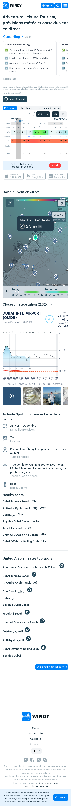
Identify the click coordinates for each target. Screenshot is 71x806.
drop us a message (48, 783)
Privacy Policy (29, 787)
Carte (35, 728)
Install (55, 165)
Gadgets (35, 739)
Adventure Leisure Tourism (35, 220)
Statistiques (26, 108)
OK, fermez (60, 797)
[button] (56, 319)
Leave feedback (17, 99)
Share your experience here (52, 667)
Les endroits (35, 733)
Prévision (9, 108)
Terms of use (42, 787)
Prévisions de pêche (49, 108)
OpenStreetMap (51, 284)
